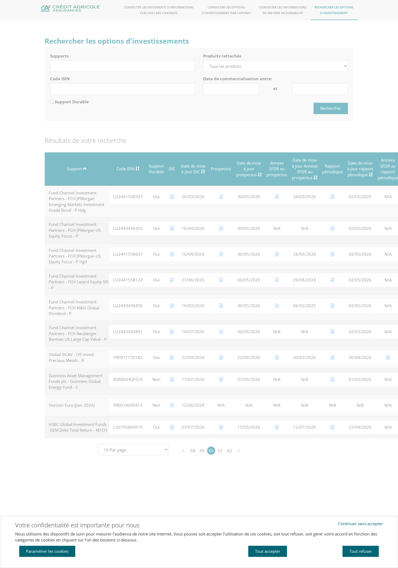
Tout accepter (267, 551)
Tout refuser (360, 551)
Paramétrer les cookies (47, 551)
